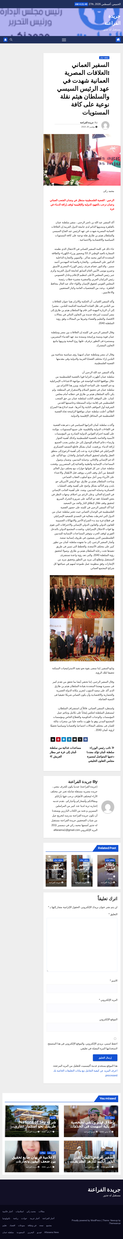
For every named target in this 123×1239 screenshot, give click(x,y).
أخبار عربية (35, 1218)
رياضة (15, 1218)
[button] (11, 39)
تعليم (4, 1225)
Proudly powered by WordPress (87, 1220)
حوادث (24, 1218)
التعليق (113, 914)
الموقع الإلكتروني (108, 1019)
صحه (41, 1225)
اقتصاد (53, 1118)
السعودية (21, 1232)
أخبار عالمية (7, 1211)
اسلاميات (20, 1211)
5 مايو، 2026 (106, 1167)
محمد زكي (31, 1211)
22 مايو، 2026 (105, 1132)
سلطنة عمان (104, 58)
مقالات (42, 1153)
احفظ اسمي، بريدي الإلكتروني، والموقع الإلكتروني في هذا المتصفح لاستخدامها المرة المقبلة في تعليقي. (82, 1046)
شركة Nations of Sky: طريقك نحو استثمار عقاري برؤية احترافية (35, 1126)
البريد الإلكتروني (108, 1000)
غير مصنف (51, 1153)
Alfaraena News (51, 1232)
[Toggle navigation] (64, 39)
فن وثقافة (32, 1225)
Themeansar (115, 1223)
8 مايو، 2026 (46, 1132)
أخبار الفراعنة (48, 1218)
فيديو (39, 1232)
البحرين (31, 1232)
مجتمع (49, 1225)
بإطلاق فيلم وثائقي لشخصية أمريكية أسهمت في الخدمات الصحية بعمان (92, 1126)
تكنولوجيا (6, 1218)
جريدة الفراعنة (87, 122)
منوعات (21, 1225)
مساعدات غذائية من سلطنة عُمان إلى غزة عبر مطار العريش (65, 752)
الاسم (113, 980)
